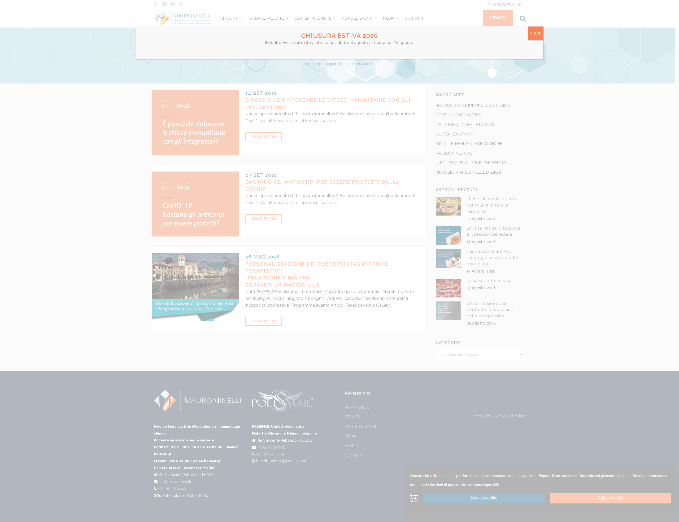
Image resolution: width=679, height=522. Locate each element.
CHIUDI (535, 33)
